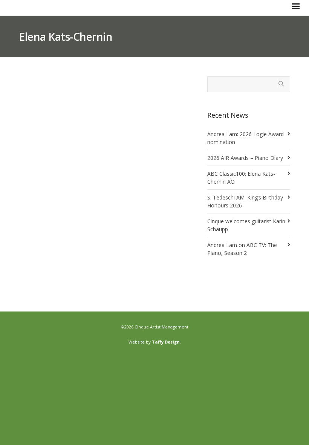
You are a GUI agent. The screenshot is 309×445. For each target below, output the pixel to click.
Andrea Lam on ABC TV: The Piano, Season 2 (242, 248)
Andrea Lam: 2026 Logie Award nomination (245, 138)
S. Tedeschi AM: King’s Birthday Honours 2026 (245, 201)
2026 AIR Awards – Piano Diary (245, 157)
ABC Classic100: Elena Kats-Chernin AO (241, 177)
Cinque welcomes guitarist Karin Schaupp (246, 225)
